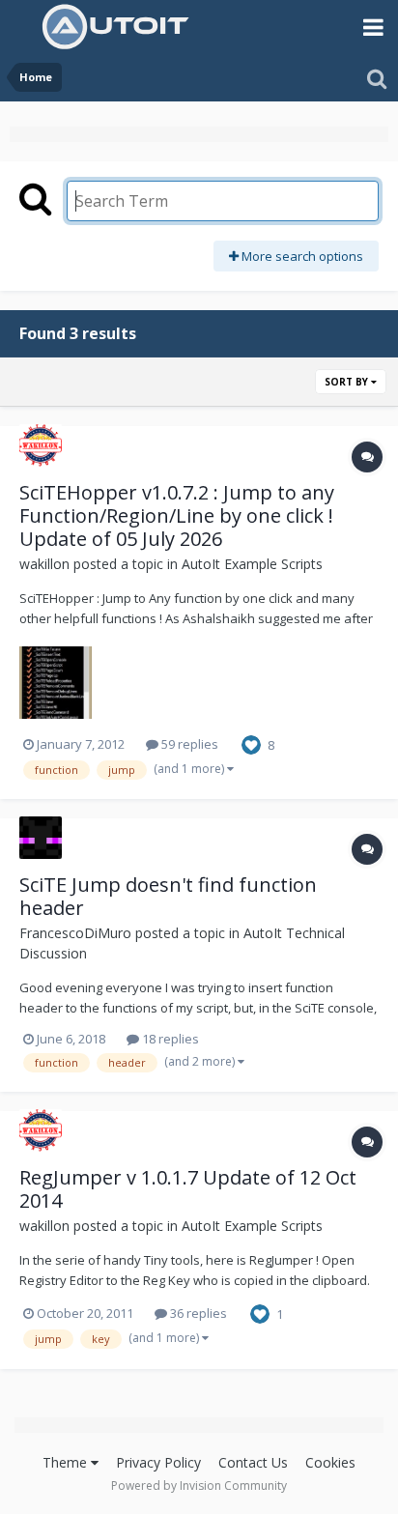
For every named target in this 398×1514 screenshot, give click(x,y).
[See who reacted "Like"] (251, 743)
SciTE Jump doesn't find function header (168, 896)
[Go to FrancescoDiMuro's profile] (40, 837)
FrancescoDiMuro (75, 933)
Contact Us (253, 1462)
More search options (301, 256)
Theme (67, 1462)
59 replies (188, 744)
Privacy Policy (158, 1462)
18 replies (169, 1038)
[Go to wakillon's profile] (40, 445)
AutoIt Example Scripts (252, 564)
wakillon (44, 564)
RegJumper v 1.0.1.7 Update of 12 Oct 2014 (187, 1189)
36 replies (197, 1313)
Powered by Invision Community (199, 1485)
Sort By (348, 381)
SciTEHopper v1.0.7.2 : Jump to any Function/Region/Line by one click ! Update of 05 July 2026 (176, 515)
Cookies (330, 1462)
